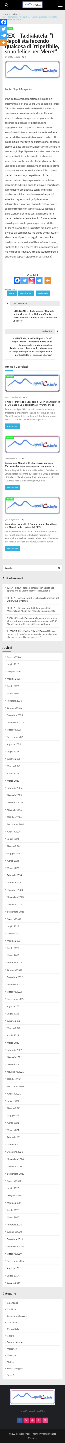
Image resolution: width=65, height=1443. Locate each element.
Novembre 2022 (15, 984)
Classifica (12, 1322)
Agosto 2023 (14, 918)
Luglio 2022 (13, 1013)
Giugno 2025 (13, 758)
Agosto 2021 (14, 1093)
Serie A (10, 1375)
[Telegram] (39, 280)
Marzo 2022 (13, 1042)
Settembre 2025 (15, 737)
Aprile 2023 (13, 948)
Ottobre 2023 (14, 904)
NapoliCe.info (26, 293)
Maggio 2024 (13, 853)
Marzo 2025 (13, 780)
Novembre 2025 (15, 722)
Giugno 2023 (13, 933)
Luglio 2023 (13, 926)
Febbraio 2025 (14, 787)
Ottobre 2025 (14, 729)
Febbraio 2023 (14, 962)
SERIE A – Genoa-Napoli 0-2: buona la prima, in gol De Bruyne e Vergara (33, 599)
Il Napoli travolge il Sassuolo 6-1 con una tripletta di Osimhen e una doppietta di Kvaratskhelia (32, 403)
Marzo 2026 (13, 693)
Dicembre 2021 (15, 1064)
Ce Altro (11, 1309)
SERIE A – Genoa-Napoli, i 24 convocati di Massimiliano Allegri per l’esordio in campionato (31, 609)
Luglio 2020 (13, 1188)
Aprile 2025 (13, 773)
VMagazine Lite (48, 1433)
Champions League (17, 1315)
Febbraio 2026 (14, 700)
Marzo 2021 (13, 1130)
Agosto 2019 (14, 1268)
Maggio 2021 (13, 1115)
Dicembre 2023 (15, 889)
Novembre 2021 (15, 1071)
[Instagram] (31, 280)
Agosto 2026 (14, 657)
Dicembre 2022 (15, 977)
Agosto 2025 (14, 744)
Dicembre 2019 (15, 1239)
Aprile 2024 (13, 860)
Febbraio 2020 (14, 1224)
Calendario (12, 1302)
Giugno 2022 (13, 1020)
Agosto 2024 (14, 831)
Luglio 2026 (13, 664)
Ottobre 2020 (14, 1166)
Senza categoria (15, 1368)
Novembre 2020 (15, 1159)
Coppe (10, 1335)
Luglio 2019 (13, 1275)
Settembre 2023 (15, 911)
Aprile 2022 (13, 1035)
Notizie (9, 29)
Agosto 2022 (14, 1006)
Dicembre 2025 (15, 715)
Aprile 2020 (13, 1210)
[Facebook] (17, 280)
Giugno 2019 (13, 1282)
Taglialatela (43, 293)
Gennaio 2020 (14, 1231)
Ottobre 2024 (14, 817)
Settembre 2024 (15, 824)
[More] (47, 280)
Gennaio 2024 (14, 882)
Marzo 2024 (13, 868)
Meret (12, 293)
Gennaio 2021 (14, 1144)
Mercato (11, 1355)
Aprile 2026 (13, 686)
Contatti (32, 1438)
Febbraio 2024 (14, 875)
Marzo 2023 (13, 955)
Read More (12, 426)
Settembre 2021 (15, 1086)
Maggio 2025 (13, 766)
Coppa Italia (13, 1329)
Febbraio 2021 (14, 1137)
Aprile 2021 (13, 1122)
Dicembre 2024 (15, 802)
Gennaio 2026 (14, 707)
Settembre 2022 (15, 998)
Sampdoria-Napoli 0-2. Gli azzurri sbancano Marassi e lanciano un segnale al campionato (29, 464)
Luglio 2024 (13, 838)
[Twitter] (24, 280)
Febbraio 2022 (14, 1050)
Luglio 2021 (13, 1100)
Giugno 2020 (13, 1195)
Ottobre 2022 (14, 991)
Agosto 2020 (14, 1180)
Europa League (14, 1342)
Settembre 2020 (15, 1173)
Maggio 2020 (13, 1202)
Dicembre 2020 (15, 1151)
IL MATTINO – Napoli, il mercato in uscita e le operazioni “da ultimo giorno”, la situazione (30, 589)
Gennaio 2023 (14, 969)
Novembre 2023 (15, 897)
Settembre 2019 (15, 1260)
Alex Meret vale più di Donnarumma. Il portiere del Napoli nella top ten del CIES (31, 525)
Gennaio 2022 (14, 1057)
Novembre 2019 (15, 1246)
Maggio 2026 (13, 678)
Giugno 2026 (13, 671)
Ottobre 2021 (14, 1078)
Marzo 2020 (13, 1217)
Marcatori (12, 1348)
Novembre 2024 (15, 809)
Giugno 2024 (13, 846)
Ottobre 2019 (14, 1253)
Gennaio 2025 (14, 795)
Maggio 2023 (13, 940)
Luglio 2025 (13, 751)
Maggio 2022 (13, 1028)
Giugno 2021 (13, 1108)
